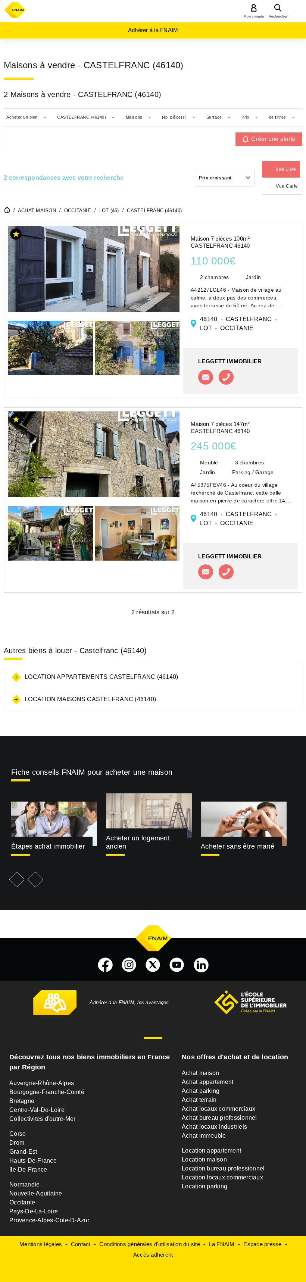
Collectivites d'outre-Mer (42, 1119)
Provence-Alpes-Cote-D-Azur (49, 1220)
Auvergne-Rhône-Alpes (41, 1083)
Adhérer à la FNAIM (153, 30)
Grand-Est (23, 1151)
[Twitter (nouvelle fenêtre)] (153, 964)
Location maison (204, 1159)
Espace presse (262, 1244)
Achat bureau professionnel (219, 1118)
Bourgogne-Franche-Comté (46, 1092)
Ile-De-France (28, 1169)
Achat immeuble (204, 1135)
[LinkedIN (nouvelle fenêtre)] (201, 964)
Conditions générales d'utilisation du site (149, 1244)
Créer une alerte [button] (273, 139)
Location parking (204, 1186)
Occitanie (22, 1202)
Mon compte (254, 16)
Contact (81, 1244)
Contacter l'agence (205, 377)
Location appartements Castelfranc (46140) (101, 677)
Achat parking (200, 1091)
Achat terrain (199, 1100)
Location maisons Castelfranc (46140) (90, 699)
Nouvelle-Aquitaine (35, 1193)
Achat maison (200, 1073)
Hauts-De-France (33, 1160)
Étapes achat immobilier (48, 846)
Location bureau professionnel (223, 1168)
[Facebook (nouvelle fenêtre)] (105, 964)
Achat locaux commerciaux (218, 1109)
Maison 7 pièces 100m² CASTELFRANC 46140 (220, 242)
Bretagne (21, 1101)
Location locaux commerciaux (222, 1177)
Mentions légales (40, 1244)
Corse (17, 1134)
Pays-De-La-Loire (33, 1211)
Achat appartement (207, 1082)
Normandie (24, 1184)
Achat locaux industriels (214, 1126)
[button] (16, 235)
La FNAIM (222, 1244)
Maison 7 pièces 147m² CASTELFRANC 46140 (220, 427)
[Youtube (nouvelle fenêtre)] (177, 964)
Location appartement (211, 1150)
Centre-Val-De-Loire (37, 1110)
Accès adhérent (153, 1254)
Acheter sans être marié (237, 846)
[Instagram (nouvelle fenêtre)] (129, 964)
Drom (16, 1143)
